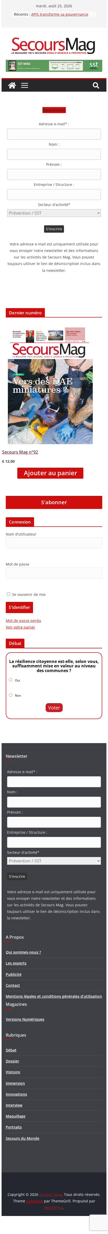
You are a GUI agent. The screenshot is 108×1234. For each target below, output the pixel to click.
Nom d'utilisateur (21, 534)
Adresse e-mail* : (54, 123)
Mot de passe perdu (23, 620)
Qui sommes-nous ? (23, 952)
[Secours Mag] (12, 85)
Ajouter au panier (50, 473)
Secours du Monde (22, 1138)
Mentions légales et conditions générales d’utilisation (54, 996)
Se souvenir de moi (28, 594)
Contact (13, 985)
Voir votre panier (20, 627)
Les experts (16, 963)
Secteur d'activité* (54, 204)
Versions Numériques (25, 1019)
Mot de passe (17, 564)
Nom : (54, 144)
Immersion (15, 1083)
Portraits (14, 1127)
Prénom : (54, 164)
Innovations (16, 1094)
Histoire (13, 1072)
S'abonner (54, 502)
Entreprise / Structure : (54, 184)
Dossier (12, 1061)
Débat (11, 1050)
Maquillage (15, 1116)
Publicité (13, 974)
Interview (14, 1105)
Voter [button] (54, 707)
